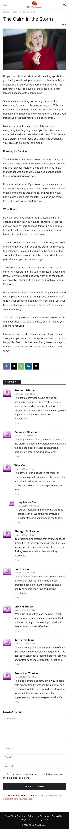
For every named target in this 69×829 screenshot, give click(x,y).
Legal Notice (27, 819)
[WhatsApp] (21, 366)
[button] (5, 4)
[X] (14, 366)
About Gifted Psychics (15, 816)
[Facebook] (6, 366)
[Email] (36, 366)
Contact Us (57, 816)
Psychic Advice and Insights (24, 12)
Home (6, 12)
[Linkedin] (28, 366)
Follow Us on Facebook (38, 816)
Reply (16, 423)
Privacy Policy (42, 819)
